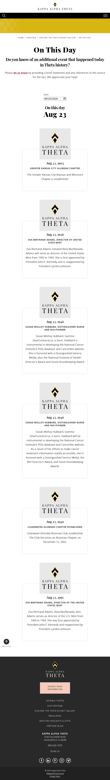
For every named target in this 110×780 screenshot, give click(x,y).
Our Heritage (55, 706)
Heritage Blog (55, 726)
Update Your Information (55, 688)
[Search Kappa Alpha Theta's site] (4, 15)
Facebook (41, 760)
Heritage (31, 37)
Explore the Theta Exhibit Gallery (57, 37)
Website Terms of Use (55, 773)
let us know (20, 72)
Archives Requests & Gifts (55, 721)
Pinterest (55, 760)
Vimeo (68, 760)
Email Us (55, 751)
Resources (55, 716)
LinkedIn (48, 760)
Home (21, 37)
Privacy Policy (55, 776)
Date (46, 94)
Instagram (61, 760)
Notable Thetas (55, 700)
